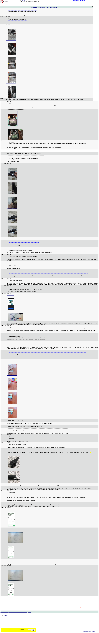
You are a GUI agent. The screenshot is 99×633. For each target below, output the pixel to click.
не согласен (33, 630)
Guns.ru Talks (23, 0)
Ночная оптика (5, 615)
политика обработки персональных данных (89, 631)
